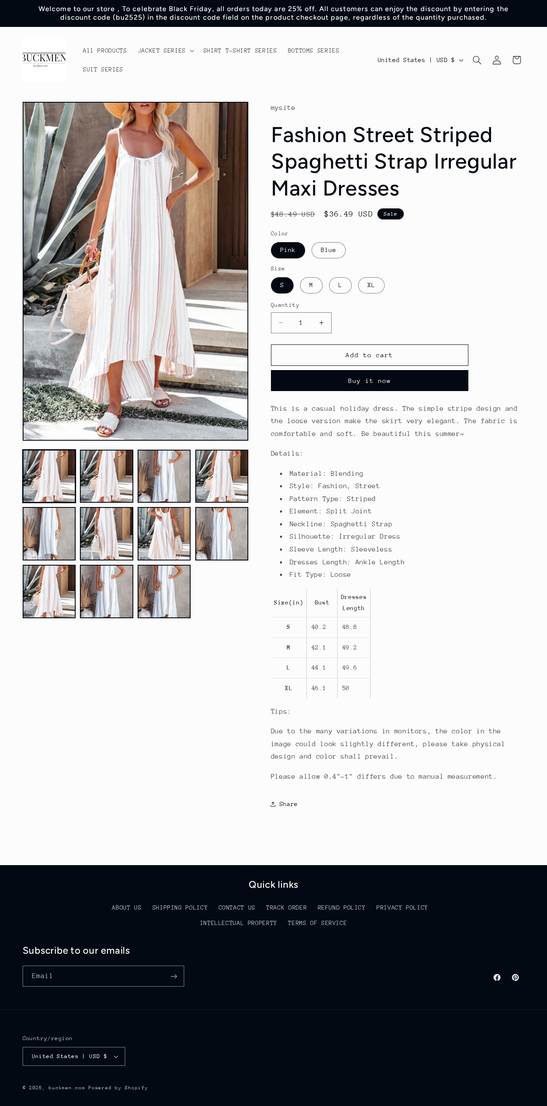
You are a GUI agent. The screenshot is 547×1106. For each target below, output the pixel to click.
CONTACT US (237, 907)
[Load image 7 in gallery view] (164, 533)
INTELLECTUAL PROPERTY (238, 922)
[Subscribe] (173, 976)
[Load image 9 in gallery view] (49, 591)
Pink (288, 249)
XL (371, 285)
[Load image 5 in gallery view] (49, 533)
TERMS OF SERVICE (317, 922)
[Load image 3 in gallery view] (164, 476)
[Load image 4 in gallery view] (221, 476)
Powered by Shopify (118, 1088)
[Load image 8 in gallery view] (221, 533)
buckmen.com (67, 1088)
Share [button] (288, 804)
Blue (328, 249)
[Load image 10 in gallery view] (106, 591)
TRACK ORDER (286, 907)
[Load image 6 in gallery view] (106, 533)
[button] (165, 50)
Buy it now (369, 380)
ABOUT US (126, 907)
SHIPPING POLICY (180, 907)
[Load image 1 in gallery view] (49, 476)
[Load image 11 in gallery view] (164, 591)
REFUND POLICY (342, 907)
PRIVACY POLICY (402, 907)
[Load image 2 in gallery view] (106, 476)
